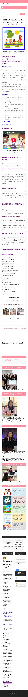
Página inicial (14, 329)
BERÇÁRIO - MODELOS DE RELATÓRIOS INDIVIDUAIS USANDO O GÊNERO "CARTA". (19, 524)
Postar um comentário (10, 321)
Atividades (19, 540)
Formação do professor (19, 549)
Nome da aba (10, 1)
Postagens (19, 583)
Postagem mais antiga (21, 328)
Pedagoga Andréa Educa (14, 692)
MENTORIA (7, 362)
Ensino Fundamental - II (8, 547)
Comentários (19, 585)
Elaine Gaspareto (17, 694)
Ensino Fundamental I (19, 546)
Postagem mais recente (7, 328)
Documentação (19, 542)
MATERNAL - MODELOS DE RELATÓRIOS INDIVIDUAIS (18, 498)
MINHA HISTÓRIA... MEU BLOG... (11, 359)
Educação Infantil (19, 544)
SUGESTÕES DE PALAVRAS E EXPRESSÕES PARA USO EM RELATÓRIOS (19, 515)
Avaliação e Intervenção (8, 543)
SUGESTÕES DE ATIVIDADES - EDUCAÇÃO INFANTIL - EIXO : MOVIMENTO (19, 507)
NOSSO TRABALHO (9, 360)
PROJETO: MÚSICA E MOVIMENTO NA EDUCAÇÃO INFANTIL (19, 490)
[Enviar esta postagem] (3, 294)
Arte (8, 540)
